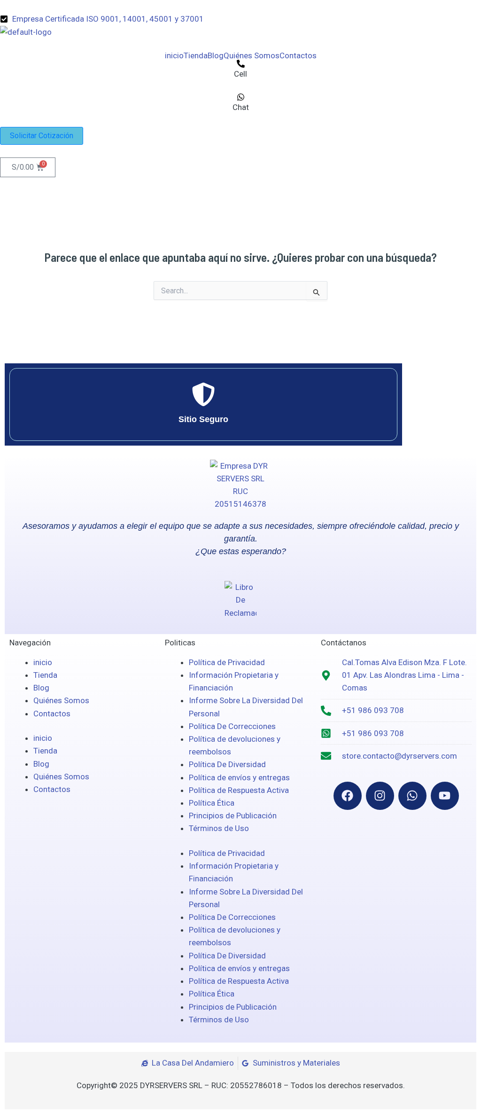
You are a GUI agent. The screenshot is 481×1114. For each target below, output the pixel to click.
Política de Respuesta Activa (239, 790)
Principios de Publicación (233, 815)
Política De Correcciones (232, 726)
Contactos (298, 56)
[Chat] (241, 97)
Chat (241, 107)
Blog (216, 56)
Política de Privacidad (227, 662)
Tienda (196, 56)
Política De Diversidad (227, 764)
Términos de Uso (219, 828)
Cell (240, 73)
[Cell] (241, 64)
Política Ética (211, 803)
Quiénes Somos (251, 56)
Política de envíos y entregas (239, 777)
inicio (174, 56)
